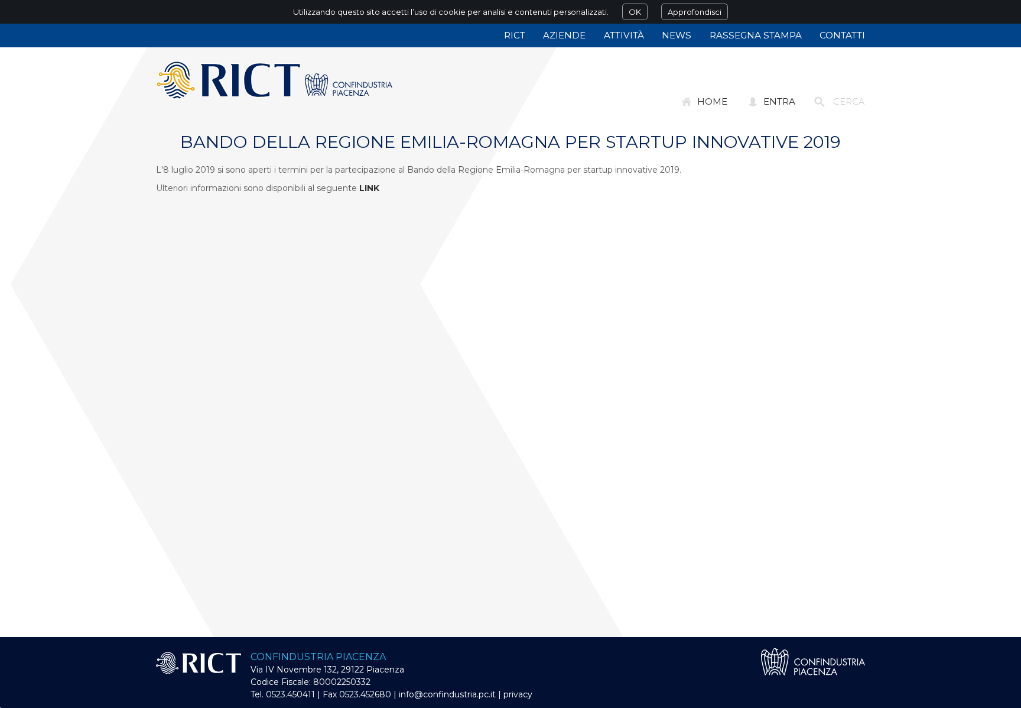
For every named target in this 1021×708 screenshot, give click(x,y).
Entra (779, 101)
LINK (369, 188)
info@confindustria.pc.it (447, 694)
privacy (517, 694)
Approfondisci (694, 12)
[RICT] (274, 80)
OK (635, 12)
